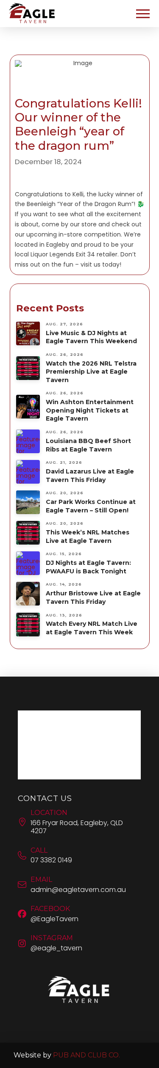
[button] (143, 13)
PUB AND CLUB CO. (86, 1055)
